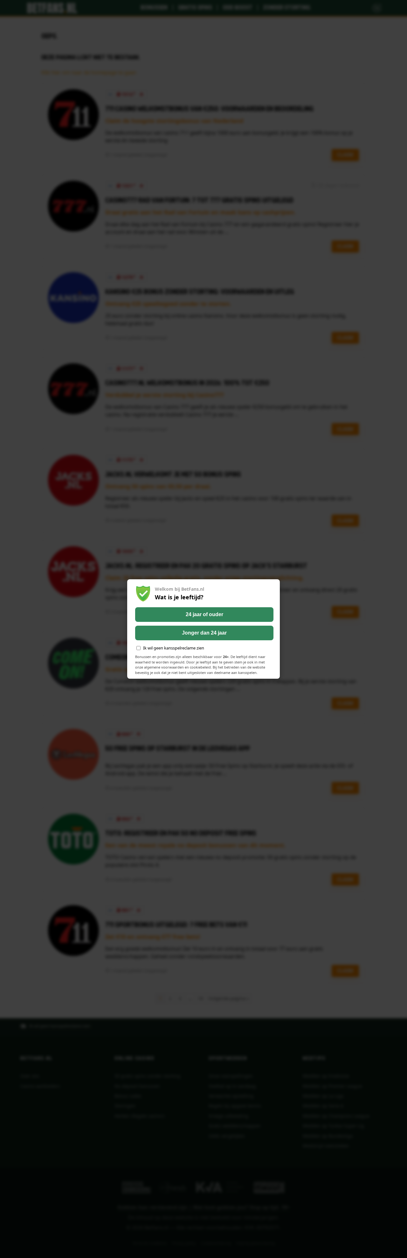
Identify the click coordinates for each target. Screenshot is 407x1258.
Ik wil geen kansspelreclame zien (173, 648)
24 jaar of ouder (204, 614)
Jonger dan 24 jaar (204, 633)
